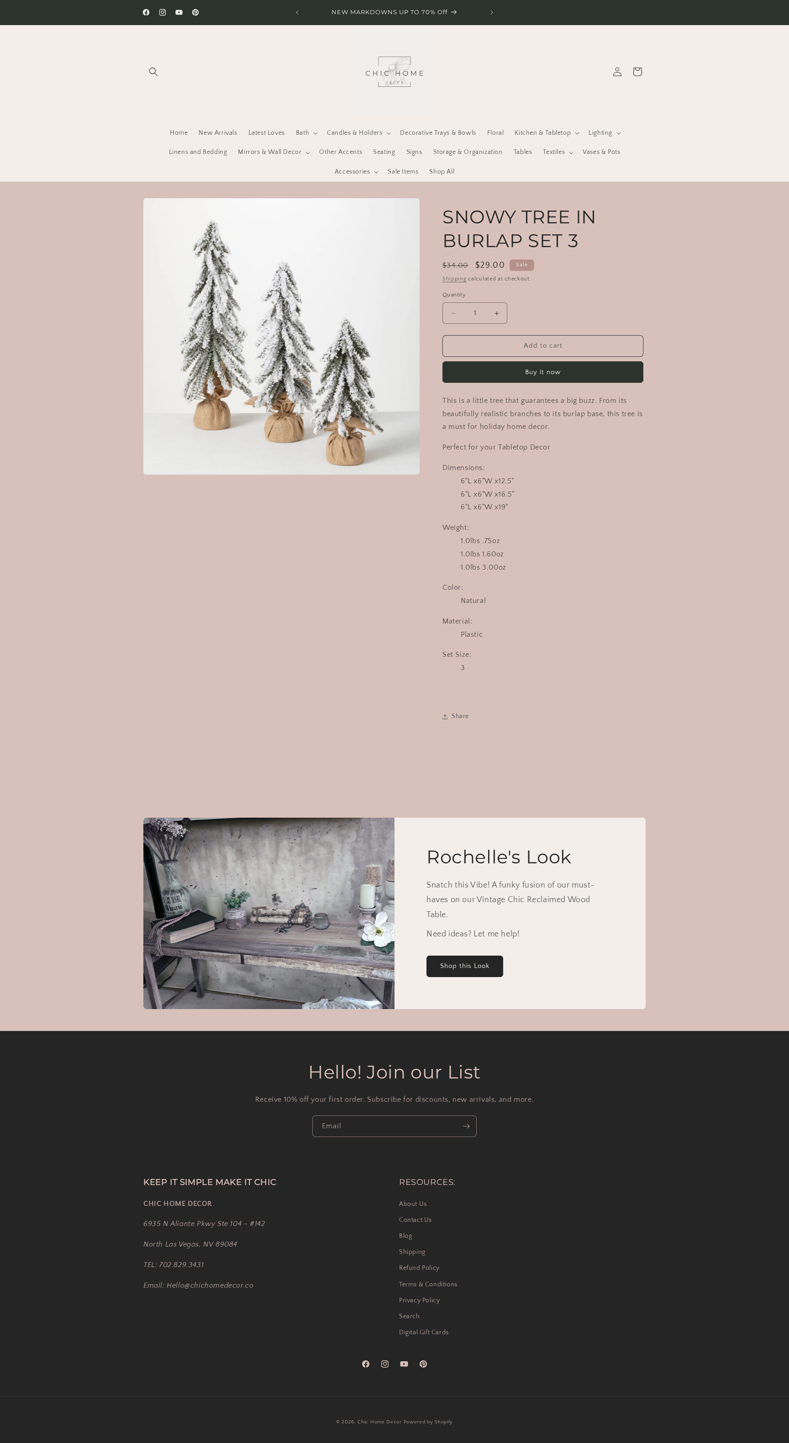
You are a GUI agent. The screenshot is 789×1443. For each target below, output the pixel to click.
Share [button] (460, 716)
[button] (153, 72)
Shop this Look (464, 966)
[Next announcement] (492, 12)
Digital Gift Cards (424, 1332)
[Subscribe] (466, 1126)
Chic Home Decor (380, 1422)
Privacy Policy (419, 1300)
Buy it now (543, 372)
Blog (405, 1235)
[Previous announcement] (297, 12)
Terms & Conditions (428, 1284)
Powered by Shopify (428, 1422)
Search (409, 1316)
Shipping (454, 279)
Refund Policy (419, 1268)
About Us (413, 1203)
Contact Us (415, 1219)
